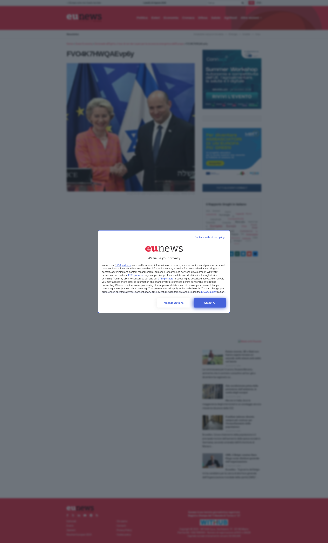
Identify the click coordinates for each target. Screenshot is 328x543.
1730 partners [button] (123, 265)
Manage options (173, 302)
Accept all (210, 302)
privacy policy (209, 291)
